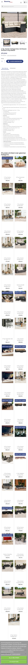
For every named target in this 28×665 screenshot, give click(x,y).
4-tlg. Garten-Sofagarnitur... (7, 501)
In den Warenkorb (15, 61)
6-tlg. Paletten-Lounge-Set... (20, 474)
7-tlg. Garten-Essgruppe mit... (20, 581)
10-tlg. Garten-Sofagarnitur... (20, 393)
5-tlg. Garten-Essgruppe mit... (8, 474)
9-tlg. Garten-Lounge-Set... (7, 312)
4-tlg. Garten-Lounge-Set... (20, 447)
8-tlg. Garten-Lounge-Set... (7, 528)
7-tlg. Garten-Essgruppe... (20, 204)
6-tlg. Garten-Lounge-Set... (7, 204)
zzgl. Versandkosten (11, 55)
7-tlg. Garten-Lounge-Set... (7, 393)
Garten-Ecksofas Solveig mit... (7, 555)
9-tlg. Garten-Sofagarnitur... (20, 258)
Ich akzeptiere (14, 661)
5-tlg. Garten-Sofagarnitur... (7, 608)
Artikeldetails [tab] (13, 68)
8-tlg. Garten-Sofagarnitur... (14, 635)
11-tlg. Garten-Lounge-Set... (7, 178)
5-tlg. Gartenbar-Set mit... (7, 339)
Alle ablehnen (14, 658)
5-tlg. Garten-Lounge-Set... (20, 312)
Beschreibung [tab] (5, 68)
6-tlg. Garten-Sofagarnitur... (7, 258)
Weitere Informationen (6, 654)
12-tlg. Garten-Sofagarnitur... (20, 528)
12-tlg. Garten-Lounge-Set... (20, 231)
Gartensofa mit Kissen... (20, 285)
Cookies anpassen (16, 654)
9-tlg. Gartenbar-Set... (20, 178)
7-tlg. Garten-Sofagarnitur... (7, 231)
